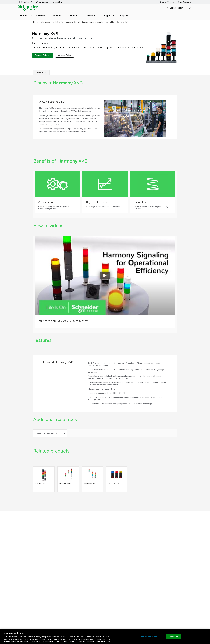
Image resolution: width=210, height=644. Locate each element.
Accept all (174, 636)
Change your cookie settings (152, 636)
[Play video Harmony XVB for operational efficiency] (105, 275)
